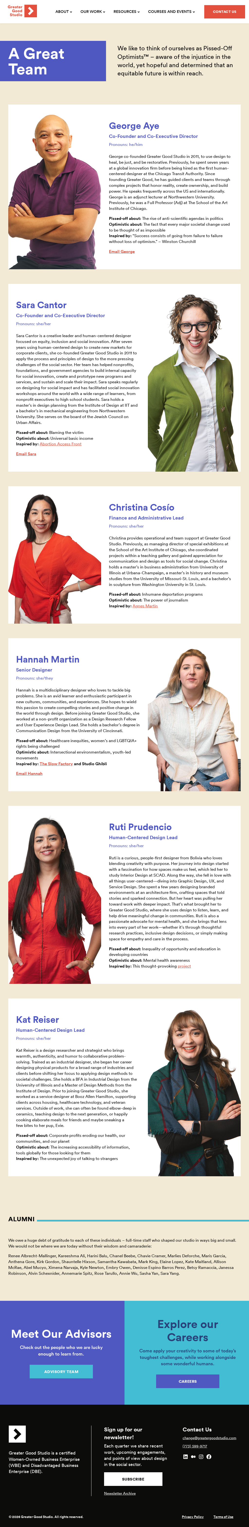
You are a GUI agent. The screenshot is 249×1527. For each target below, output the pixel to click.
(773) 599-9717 (195, 1446)
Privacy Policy (193, 1516)
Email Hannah (29, 773)
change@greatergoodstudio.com (209, 1438)
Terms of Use (223, 1516)
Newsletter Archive (120, 1493)
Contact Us (225, 11)
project (184, 966)
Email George (122, 251)
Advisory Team (61, 1371)
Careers (188, 1381)
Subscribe (133, 1479)
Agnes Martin (145, 605)
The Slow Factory (56, 763)
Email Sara (26, 454)
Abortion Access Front (60, 443)
